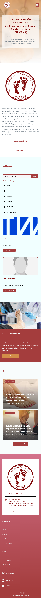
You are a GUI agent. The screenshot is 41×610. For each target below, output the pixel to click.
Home (4, 530)
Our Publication (7, 543)
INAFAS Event (6, 560)
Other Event (6, 565)
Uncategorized (9, 381)
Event (4, 539)
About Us (5, 534)
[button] (37, 5)
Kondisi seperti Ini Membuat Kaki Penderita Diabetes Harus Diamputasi (20, 397)
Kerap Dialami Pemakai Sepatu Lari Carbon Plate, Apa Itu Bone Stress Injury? (19, 428)
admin (8, 403)
